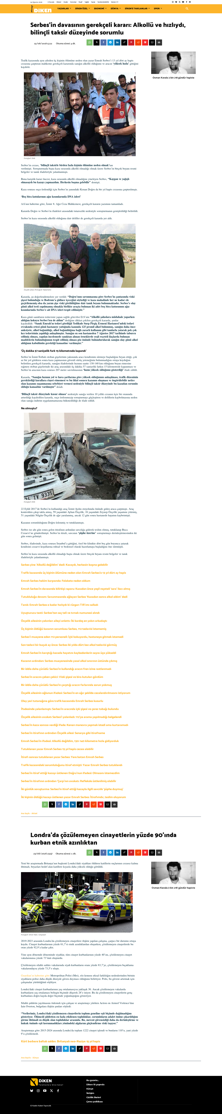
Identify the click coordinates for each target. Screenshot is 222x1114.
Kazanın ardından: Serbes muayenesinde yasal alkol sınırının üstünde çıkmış (69, 661)
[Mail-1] (190, 2)
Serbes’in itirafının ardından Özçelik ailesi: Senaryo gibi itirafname (63, 733)
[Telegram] (110, 42)
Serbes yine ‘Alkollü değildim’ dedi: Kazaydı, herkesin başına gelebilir (64, 565)
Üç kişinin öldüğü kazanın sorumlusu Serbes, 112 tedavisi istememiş (63, 629)
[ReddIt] (138, 42)
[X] (96, 42)
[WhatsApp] (90, 42)
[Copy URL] (124, 42)
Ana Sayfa (25, 813)
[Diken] (40, 8)
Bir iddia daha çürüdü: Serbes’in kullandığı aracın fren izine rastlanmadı (66, 669)
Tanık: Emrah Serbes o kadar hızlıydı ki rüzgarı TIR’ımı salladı (59, 605)
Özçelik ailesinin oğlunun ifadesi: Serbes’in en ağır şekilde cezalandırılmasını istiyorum (75, 693)
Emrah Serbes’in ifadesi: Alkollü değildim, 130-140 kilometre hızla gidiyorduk (70, 741)
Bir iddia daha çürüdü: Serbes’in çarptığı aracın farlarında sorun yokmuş (66, 685)
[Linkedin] (117, 42)
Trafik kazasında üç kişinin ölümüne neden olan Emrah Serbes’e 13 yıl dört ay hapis (73, 573)
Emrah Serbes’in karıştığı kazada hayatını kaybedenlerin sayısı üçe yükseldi (68, 653)
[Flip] (145, 42)
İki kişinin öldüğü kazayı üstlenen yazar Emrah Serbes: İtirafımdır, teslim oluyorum (73, 797)
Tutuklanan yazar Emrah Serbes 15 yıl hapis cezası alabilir (57, 749)
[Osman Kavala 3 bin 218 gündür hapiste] (173, 63)
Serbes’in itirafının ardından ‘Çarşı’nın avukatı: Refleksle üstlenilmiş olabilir (68, 781)
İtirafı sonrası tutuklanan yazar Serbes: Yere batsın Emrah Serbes (62, 757)
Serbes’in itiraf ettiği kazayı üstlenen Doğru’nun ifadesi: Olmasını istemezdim (70, 773)
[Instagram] (172, 2)
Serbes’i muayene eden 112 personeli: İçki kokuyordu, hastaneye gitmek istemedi (72, 637)
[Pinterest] (131, 42)
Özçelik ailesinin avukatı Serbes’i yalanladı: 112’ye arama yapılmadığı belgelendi (71, 717)
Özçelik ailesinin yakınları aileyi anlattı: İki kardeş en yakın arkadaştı (64, 621)
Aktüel (34, 813)
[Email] (152, 42)
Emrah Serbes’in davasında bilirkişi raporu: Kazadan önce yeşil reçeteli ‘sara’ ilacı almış (75, 589)
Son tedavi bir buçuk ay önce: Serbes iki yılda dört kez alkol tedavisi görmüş (69, 645)
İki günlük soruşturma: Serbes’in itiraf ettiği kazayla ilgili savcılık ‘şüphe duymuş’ (72, 789)
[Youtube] (183, 2)
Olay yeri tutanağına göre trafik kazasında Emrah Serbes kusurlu (62, 701)
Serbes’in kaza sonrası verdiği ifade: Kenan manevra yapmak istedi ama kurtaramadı (74, 725)
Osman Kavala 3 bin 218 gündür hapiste (173, 78)
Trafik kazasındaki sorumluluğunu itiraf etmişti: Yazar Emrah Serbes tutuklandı (71, 765)
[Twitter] (179, 2)
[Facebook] (186, 2)
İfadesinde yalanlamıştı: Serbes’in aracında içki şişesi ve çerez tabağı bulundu (70, 709)
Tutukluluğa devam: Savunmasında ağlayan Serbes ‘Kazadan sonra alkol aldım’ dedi (74, 597)
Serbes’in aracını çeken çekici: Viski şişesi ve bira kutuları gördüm (62, 677)
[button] (187, 8)
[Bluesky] (176, 2)
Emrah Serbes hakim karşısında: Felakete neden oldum (55, 581)
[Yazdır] (159, 42)
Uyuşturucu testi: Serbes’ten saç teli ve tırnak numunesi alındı (60, 613)
